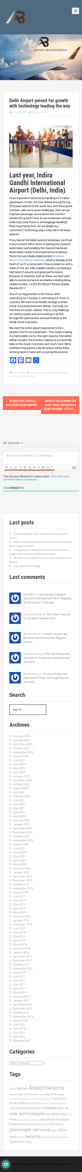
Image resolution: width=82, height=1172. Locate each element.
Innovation (35, 1108)
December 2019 (22, 876)
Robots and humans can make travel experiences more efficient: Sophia (60, 405)
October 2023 (21, 748)
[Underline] (15, 467)
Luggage (50, 1108)
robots (13, 1137)
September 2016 (23, 1016)
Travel (28, 1142)
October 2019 (21, 884)
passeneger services (29, 1120)
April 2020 (19, 860)
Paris (69, 1114)
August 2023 (20, 756)
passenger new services (36, 1124)
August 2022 (20, 788)
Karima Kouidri (39, 112)
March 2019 (20, 912)
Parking (13, 1119)
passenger (47, 1119)
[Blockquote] (34, 467)
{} (47, 467)
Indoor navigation (57, 1103)
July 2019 (19, 896)
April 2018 (19, 940)
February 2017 (21, 996)
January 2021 (21, 824)
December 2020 (22, 828)
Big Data (51, 1094)
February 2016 (21, 1040)
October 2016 (21, 1012)
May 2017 (19, 984)
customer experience (20, 1099)
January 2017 (21, 1000)
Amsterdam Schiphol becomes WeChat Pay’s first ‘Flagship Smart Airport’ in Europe (47, 598)
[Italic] (11, 467)
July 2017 (19, 976)
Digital (56, 1098)
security (33, 1136)
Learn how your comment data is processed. (36, 478)
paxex (54, 1130)
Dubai (22, 1103)
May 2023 (19, 768)
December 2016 (22, 1004)
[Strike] (20, 467)
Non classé (18, 372)
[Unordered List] (29, 467)
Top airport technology (27, 566)
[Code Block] (38, 467)
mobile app (63, 1108)
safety (22, 1137)
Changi (60, 1094)
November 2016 (22, 1008)
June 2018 (19, 932)
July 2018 (19, 928)
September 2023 (23, 752)
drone (64, 1098)
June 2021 (19, 804)
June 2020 (19, 852)
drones (13, 1103)
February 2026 (21, 736)
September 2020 (23, 840)
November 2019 (22, 880)
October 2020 (21, 836)
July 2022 (19, 792)
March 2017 (20, 992)
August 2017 (20, 972)
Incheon (43, 1103)
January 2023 (21, 776)
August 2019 (20, 892)
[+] (52, 468)
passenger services (29, 1129)
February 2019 (21, 916)
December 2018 (22, 924)
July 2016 (19, 1024)
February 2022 (21, 796)
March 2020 (20, 864)
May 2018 (19, 936)
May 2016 (19, 1032)
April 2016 (19, 1036)
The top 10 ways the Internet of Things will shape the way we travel (47, 657)
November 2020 (22, 832)
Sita (52, 1137)
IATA (36, 1103)
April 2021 (19, 812)
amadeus (13, 1094)
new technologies (27, 1113)
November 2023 (22, 744)
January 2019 (21, 920)
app (20, 1094)
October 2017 (21, 964)
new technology (55, 1114)
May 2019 (19, 904)
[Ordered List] (25, 467)
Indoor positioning (19, 1108)
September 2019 (23, 888)
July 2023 (19, 760)
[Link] (43, 467)
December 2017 (22, 956)
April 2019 (19, 908)
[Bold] (6, 467)
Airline (12, 1089)
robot (62, 1130)
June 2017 (19, 980)
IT (43, 1108)
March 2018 (20, 944)
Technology (16, 1142)
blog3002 (29, 594)
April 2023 (19, 772)
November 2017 (22, 960)
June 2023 (19, 764)
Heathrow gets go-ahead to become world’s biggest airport (46, 637)
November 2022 (22, 780)
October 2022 (21, 784)
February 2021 (21, 820)
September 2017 (23, 968)
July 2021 (19, 800)
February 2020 (21, 868)
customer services (42, 1099)
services (46, 1137)
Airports (34, 372)
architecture (30, 1094)
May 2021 (19, 808)
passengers (56, 1124)
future (30, 1103)
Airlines (22, 1088)
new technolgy (48, 372)
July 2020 (19, 848)
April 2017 (19, 988)
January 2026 (21, 740)
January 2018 (21, 952)
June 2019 (19, 900)
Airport (37, 1087)
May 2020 (19, 856)
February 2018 (21, 948)
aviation (41, 1094)
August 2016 (20, 1020)
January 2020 (21, 872)
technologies (61, 1137)
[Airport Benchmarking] (15, 16)
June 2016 (19, 1028)
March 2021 (20, 816)
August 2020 (20, 844)
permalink (28, 376)
